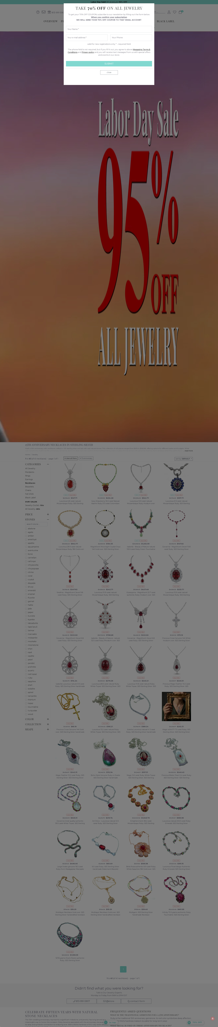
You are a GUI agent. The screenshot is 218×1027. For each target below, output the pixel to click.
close (109, 72)
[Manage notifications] (212, 1018)
